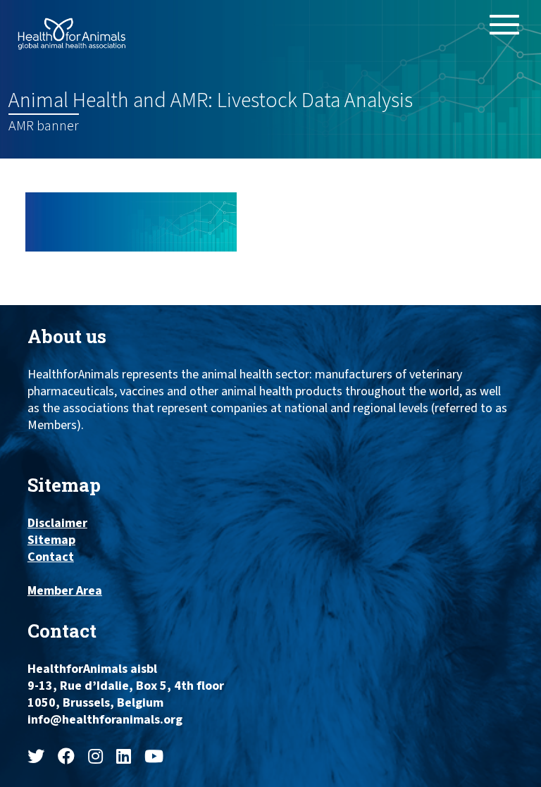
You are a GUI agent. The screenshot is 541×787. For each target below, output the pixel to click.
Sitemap (51, 540)
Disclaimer (57, 523)
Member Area (64, 591)
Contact (50, 557)
